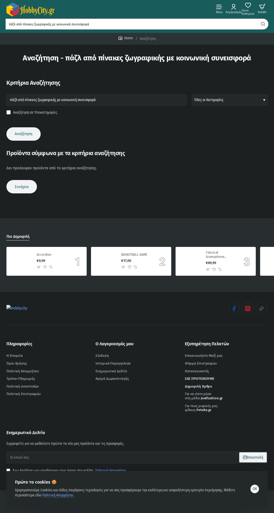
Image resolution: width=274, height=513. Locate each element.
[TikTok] (262, 308)
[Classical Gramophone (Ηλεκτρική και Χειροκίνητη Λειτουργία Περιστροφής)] (190, 261)
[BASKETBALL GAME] (105, 261)
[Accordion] (21, 261)
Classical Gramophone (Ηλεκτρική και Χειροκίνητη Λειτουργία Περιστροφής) (216, 255)
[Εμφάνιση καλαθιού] (262, 8)
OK (255, 488)
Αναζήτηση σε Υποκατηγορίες (34, 112)
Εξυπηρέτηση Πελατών (207, 343)
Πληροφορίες (19, 343)
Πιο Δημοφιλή (17, 236)
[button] (38, 267)
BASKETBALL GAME (134, 254)
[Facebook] (234, 308)
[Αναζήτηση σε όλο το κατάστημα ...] (263, 24)
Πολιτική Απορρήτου (58, 495)
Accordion (44, 254)
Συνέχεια (22, 186)
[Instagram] (248, 308)
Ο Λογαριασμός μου (115, 343)
